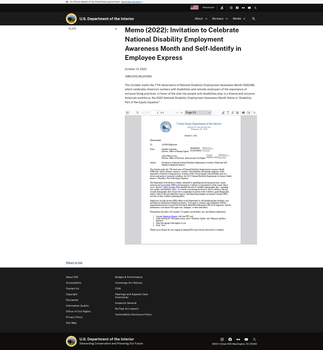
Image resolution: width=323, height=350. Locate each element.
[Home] (71, 18)
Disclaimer (72, 299)
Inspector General (126, 303)
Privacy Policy (74, 317)
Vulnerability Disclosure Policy (133, 314)
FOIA (118, 288)
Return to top (74, 262)
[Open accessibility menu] (222, 7)
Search (253, 18)
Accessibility (73, 282)
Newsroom (208, 7)
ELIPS (72, 28)
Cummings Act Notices (128, 282)
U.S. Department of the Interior (106, 18)
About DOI (72, 277)
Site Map (71, 322)
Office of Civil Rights (78, 311)
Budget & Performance (128, 277)
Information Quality (77, 305)
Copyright (72, 294)
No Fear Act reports (127, 308)
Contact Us (72, 288)
